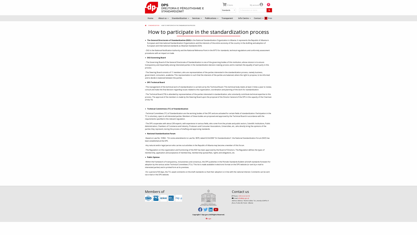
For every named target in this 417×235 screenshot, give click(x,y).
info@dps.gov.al (243, 198)
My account (255, 5)
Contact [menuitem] (257, 18)
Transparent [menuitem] (227, 18)
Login (209, 219)
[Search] (269, 10)
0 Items (230, 5)
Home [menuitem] (150, 18)
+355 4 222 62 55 (244, 196)
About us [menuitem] (162, 18)
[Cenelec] (163, 198)
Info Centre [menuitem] (243, 18)
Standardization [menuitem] (179, 18)
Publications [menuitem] (210, 18)
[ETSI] (179, 198)
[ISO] (148, 198)
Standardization (153, 25)
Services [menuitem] (196, 18)
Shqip (269, 18)
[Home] (145, 25)
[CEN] (156, 198)
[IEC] (171, 198)
